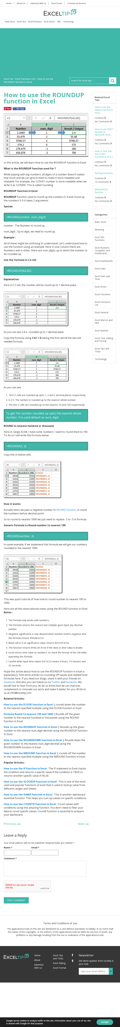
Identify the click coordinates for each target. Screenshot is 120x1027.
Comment (10, 858)
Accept (104, 1022)
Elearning (99, 229)
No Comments (102, 121)
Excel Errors (101, 286)
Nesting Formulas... (104, 173)
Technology (68, 21)
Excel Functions (35, 21)
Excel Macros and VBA (103, 321)
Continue (99, 118)
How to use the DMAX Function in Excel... (104, 110)
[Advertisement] (60, 54)
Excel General (101, 312)
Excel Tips (21, 21)
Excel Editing (59, 963)
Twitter (55, 682)
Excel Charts (49, 21)
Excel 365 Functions (100, 239)
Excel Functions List (102, 303)
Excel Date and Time (102, 278)
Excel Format (59, 967)
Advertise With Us (38, 3)
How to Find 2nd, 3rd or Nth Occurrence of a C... (104, 154)
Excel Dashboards (104, 261)
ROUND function (66, 510)
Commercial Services (76, 3)
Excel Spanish (101, 330)
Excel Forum (56, 3)
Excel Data (100, 268)
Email (35, 847)
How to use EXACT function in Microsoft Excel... (104, 132)
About (37, 960)
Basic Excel (10, 21)
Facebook (9, 682)
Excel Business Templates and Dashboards (102, 250)
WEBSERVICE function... (101, 191)
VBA (59, 21)
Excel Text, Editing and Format (104, 339)
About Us (21, 3)
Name (8, 847)
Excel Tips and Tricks (102, 350)
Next (81, 824)
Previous (10, 824)
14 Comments (102, 182)
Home (9, 3)
